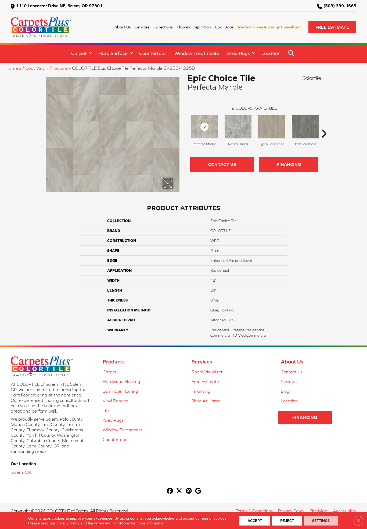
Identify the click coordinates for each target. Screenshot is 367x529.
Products (59, 68)
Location (270, 53)
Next (324, 125)
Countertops (153, 53)
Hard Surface (113, 53)
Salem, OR (21, 472)
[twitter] (179, 491)
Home (11, 68)
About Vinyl (33, 68)
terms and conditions (112, 523)
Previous (185, 125)
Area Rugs (238, 53)
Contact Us (222, 164)
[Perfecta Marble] (204, 127)
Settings (321, 521)
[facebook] (170, 491)
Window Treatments (196, 53)
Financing (289, 164)
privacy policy (67, 523)
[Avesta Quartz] (238, 127)
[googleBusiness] (198, 491)
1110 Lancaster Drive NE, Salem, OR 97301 (59, 5)
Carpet (79, 53)
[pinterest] (189, 491)
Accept (254, 521)
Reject (287, 521)
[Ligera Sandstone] (271, 127)
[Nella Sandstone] (305, 127)
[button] (332, 27)
